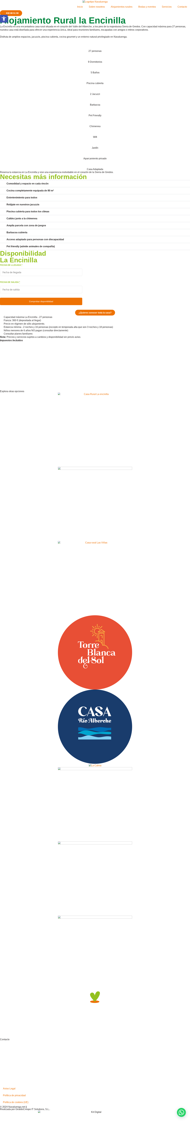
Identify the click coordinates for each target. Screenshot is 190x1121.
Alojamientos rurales (121, 6)
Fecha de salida (10, 282)
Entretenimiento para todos (22, 197)
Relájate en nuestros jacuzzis (23, 204)
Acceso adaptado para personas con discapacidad (35, 239)
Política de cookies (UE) (15, 1102)
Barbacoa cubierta (17, 232)
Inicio (80, 6)
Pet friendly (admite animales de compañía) (31, 246)
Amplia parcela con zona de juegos (26, 225)
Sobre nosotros (97, 6)
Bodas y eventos (147, 6)
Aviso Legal (9, 1088)
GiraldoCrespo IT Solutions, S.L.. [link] (32, 1109)
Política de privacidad (14, 1095)
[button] (95, 183)
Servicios (167, 6)
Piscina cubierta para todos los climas (28, 211)
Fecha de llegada (11, 265)
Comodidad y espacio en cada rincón (28, 183)
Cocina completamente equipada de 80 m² (30, 190)
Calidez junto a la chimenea (22, 218)
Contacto (182, 6)
